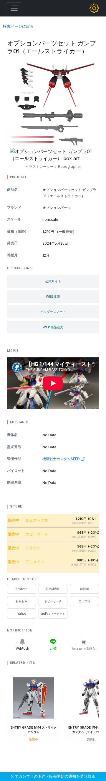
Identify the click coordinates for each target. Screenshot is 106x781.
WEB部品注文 (53, 327)
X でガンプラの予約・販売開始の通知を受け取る (53, 776)
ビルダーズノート (53, 312)
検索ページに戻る (18, 26)
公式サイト (53, 281)
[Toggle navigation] (14, 8)
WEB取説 (53, 296)
